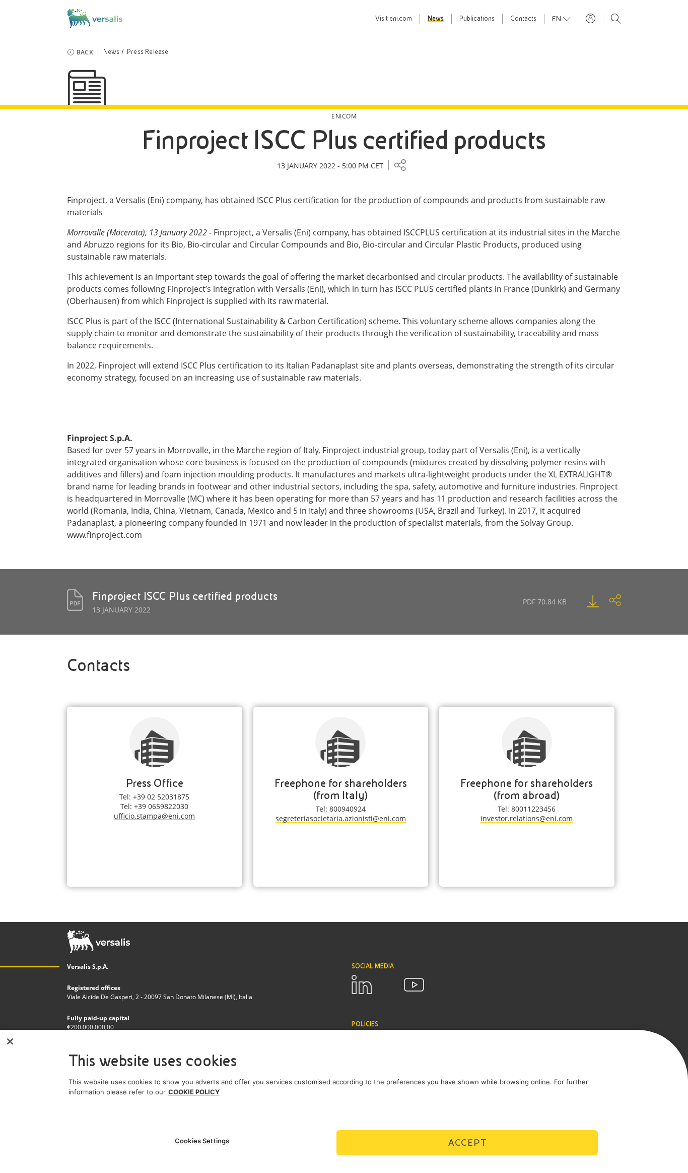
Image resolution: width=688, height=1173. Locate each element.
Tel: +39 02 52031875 (154, 796)
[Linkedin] (362, 984)
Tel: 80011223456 (527, 809)
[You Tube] (414, 984)
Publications (477, 18)
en (557, 19)
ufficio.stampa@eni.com (154, 816)
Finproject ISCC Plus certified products (185, 596)
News (436, 18)
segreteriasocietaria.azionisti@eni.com (341, 818)
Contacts (523, 18)
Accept (467, 1142)
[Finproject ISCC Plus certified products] (583, 601)
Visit (393, 18)
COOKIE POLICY (194, 1092)
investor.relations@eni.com (526, 818)
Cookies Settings (202, 1141)
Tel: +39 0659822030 (154, 806)
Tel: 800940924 (341, 809)
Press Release (148, 51)
